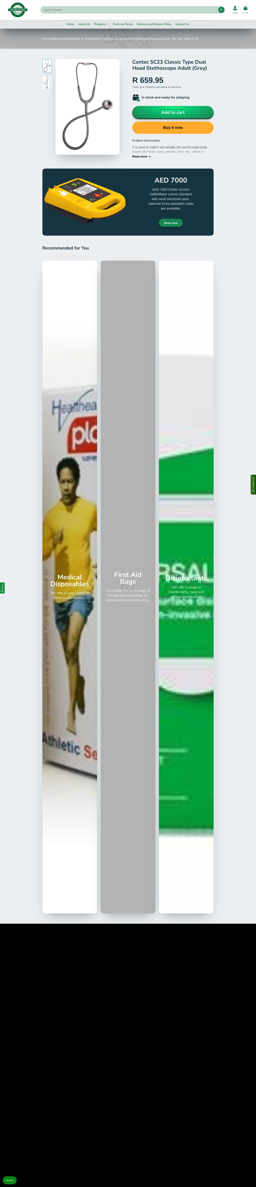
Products (100, 24)
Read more (139, 156)
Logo (18, 10)
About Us (84, 24)
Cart (245, 10)
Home (70, 24)
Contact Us (182, 24)
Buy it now (173, 127)
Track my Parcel (123, 24)
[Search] (221, 10)
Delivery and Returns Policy (154, 24)
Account (235, 10)
